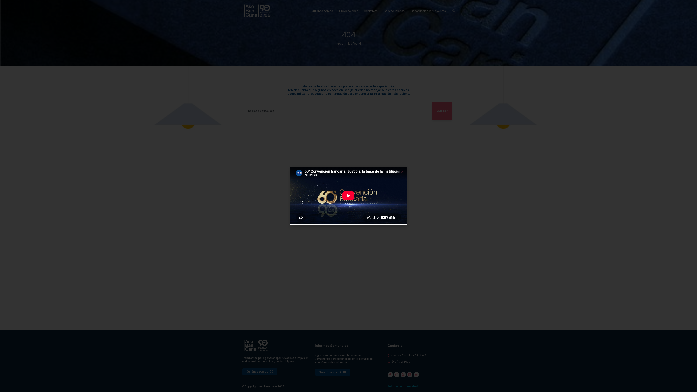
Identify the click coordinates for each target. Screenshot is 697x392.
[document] (348, 196)
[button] (401, 172)
